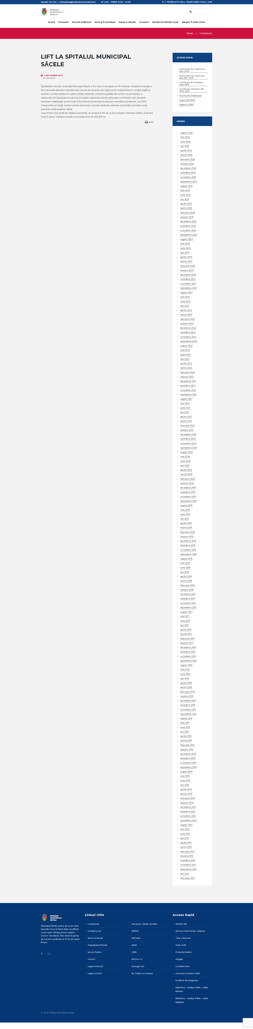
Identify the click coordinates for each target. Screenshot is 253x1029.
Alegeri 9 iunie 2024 (193, 22)
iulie (185, 137)
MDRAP (135, 931)
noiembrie (187, 173)
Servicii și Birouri (81, 22)
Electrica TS (137, 959)
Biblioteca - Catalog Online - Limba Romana (192, 989)
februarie (187, 160)
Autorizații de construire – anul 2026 (192, 70)
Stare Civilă (181, 945)
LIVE (210, 2)
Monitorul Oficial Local (165, 22)
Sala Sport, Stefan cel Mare (144, 924)
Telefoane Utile (195, 2)
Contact (144, 22)
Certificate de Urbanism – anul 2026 (192, 84)
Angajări (179, 959)
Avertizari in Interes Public (188, 973)
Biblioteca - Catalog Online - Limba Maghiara (192, 1000)
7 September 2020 (53, 75)
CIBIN (134, 952)
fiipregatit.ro (175, 2)
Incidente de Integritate (187, 980)
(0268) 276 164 (49, 2)
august (186, 133)
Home (190, 33)
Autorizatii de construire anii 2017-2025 (191, 77)
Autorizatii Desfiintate (190, 96)
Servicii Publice (95, 952)
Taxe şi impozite (183, 938)
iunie (185, 142)
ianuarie (187, 164)
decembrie (188, 168)
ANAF (134, 945)
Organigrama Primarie (97, 945)
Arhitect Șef (181, 924)
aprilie (186, 151)
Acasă (51, 22)
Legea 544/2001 (187, 100)
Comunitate (206, 33)
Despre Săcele (127, 22)
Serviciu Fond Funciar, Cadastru (190, 931)
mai (184, 146)
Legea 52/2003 (186, 105)
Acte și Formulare (105, 22)
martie (186, 155)
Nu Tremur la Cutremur (142, 973)
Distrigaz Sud (138, 966)
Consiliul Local (94, 931)
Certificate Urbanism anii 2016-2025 (191, 90)
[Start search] (190, 11)
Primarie (63, 22)
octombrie (188, 177)
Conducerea (93, 924)
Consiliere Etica (183, 966)
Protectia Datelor (184, 952)
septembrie (188, 182)
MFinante (136, 938)
